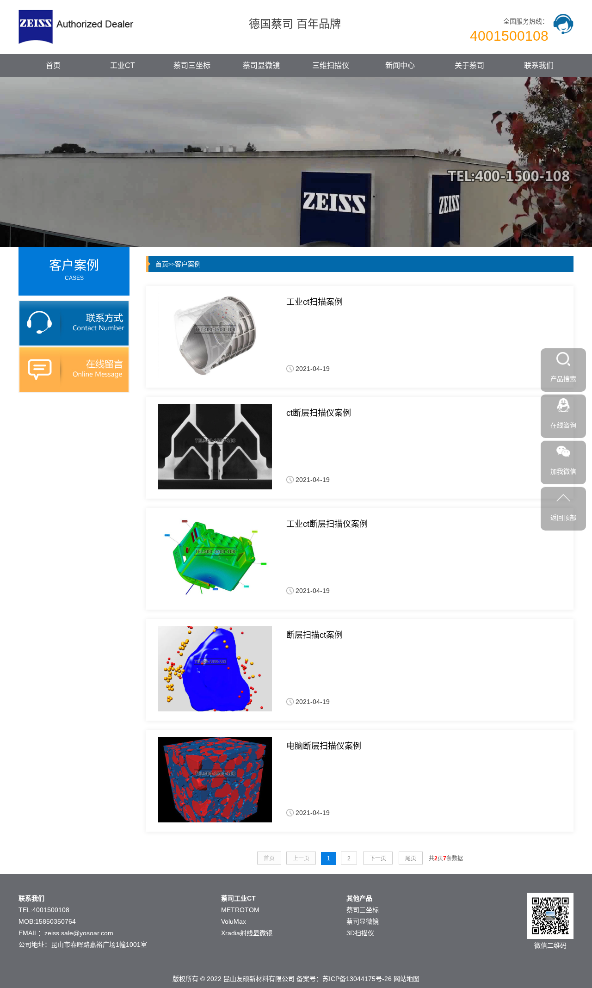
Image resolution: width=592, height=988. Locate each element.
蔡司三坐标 (191, 65)
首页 (53, 65)
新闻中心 (400, 65)
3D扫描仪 (360, 933)
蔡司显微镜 (261, 65)
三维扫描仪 (330, 65)
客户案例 (188, 264)
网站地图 (406, 978)
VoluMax (233, 921)
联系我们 (539, 65)
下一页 (378, 858)
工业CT (122, 65)
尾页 (410, 858)
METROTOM (240, 910)
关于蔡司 (469, 65)
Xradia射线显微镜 (246, 933)
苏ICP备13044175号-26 (357, 978)
